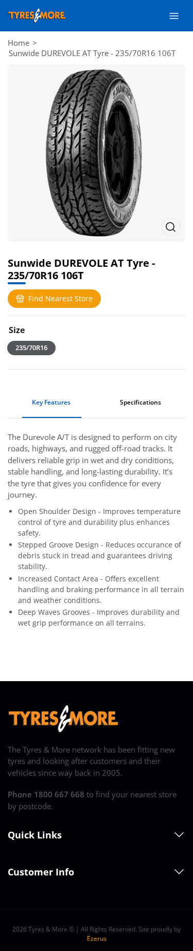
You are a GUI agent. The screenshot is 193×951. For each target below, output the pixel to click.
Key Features (51, 402)
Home (18, 43)
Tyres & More (47, 929)
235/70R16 (31, 347)
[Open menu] (174, 16)
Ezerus (97, 938)
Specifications (140, 402)
